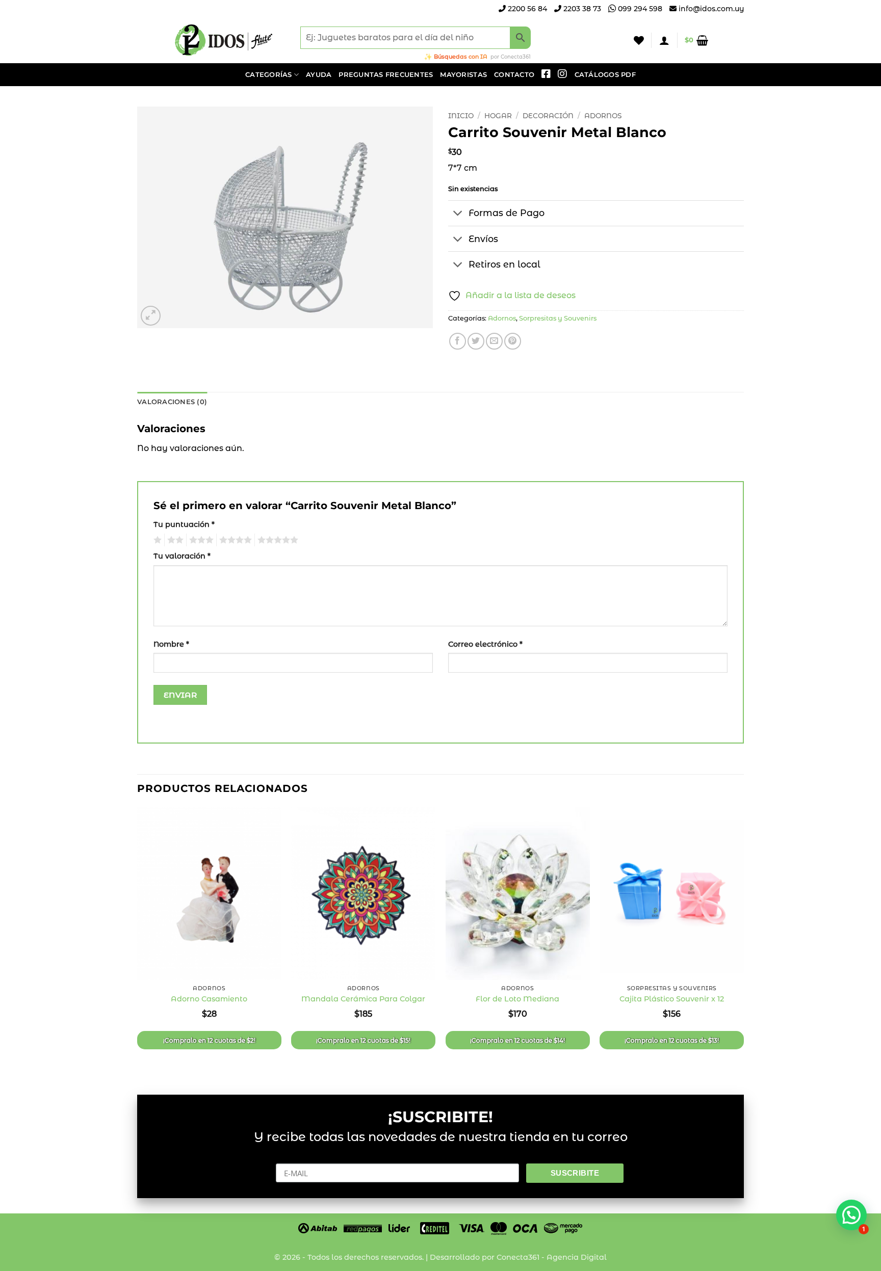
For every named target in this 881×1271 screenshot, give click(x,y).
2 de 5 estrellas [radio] (174, 540)
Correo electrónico (485, 644)
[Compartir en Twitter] (476, 341)
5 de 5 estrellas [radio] (276, 540)
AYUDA (318, 74)
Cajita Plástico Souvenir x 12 (671, 998)
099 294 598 (639, 8)
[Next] (743, 942)
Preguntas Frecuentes (386, 74)
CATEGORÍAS (268, 74)
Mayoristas (463, 74)
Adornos (602, 116)
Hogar (498, 116)
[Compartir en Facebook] (457, 341)
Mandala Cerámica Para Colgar (363, 998)
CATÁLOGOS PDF (605, 74)
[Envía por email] (494, 341)
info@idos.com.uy (711, 8)
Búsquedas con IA (460, 56)
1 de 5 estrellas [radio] (156, 540)
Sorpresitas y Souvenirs (558, 318)
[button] (664, 40)
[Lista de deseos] (639, 40)
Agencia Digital (577, 1257)
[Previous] (137, 942)
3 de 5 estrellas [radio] (200, 540)
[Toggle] (458, 214)
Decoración (548, 116)
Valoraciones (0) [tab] (172, 402)
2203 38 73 (581, 8)
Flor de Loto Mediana (517, 998)
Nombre (171, 644)
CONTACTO (514, 74)
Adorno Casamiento (209, 998)
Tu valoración (182, 556)
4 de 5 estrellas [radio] (234, 540)
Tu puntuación (184, 524)
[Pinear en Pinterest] (512, 341)
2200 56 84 (526, 8)
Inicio (461, 116)
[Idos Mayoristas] (224, 40)
